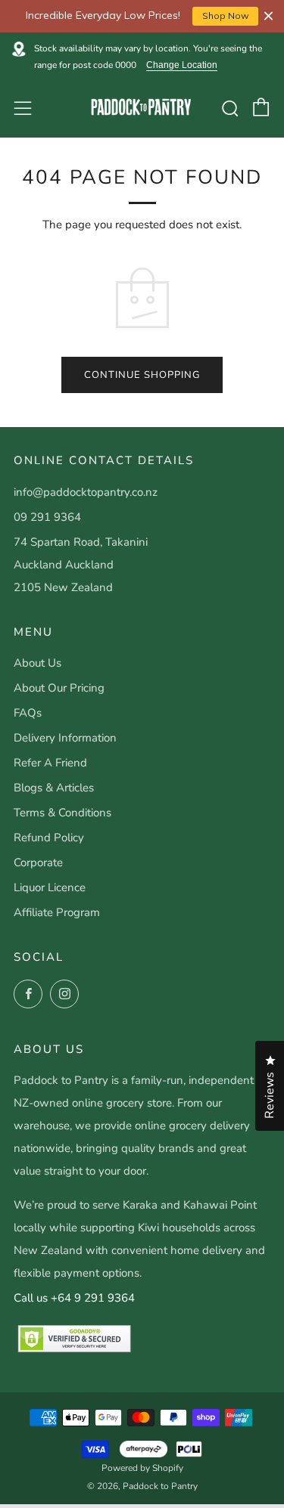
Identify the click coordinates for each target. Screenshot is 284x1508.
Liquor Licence (50, 887)
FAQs (28, 712)
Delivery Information (65, 737)
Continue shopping (142, 375)
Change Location (181, 65)
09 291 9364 (47, 517)
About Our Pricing (59, 687)
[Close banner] (268, 16)
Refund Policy (49, 837)
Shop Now (225, 15)
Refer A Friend (50, 762)
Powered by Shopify (142, 1468)
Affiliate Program (57, 912)
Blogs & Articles (54, 787)
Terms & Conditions (62, 812)
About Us (37, 662)
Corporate (38, 862)
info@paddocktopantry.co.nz (86, 492)
